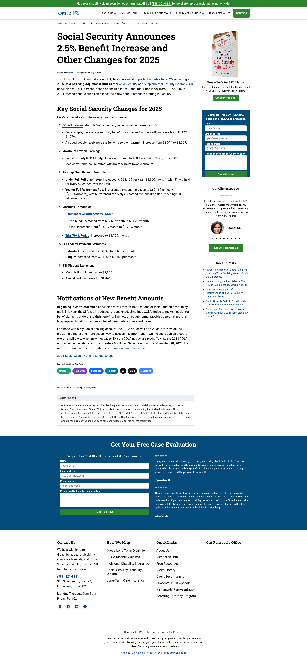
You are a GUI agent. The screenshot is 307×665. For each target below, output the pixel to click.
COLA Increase (72, 125)
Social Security (127, 84)
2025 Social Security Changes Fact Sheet (85, 356)
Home (60, 23)
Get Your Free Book (225, 97)
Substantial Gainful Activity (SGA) (88, 214)
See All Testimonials (226, 247)
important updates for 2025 (154, 79)
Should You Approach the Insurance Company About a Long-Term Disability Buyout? (227, 313)
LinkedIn (111, 371)
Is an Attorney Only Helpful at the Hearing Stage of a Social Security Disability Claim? (224, 293)
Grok (132, 371)
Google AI (146, 371)
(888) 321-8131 (162, 3)
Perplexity (80, 371)
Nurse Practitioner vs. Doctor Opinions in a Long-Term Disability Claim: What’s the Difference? (227, 273)
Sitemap (125, 652)
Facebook (96, 371)
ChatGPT (64, 371)
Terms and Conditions (174, 652)
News (93, 388)
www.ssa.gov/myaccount (128, 348)
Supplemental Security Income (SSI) (168, 84)
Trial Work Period (77, 235)
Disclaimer (138, 652)
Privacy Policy (152, 652)
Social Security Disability (75, 23)
